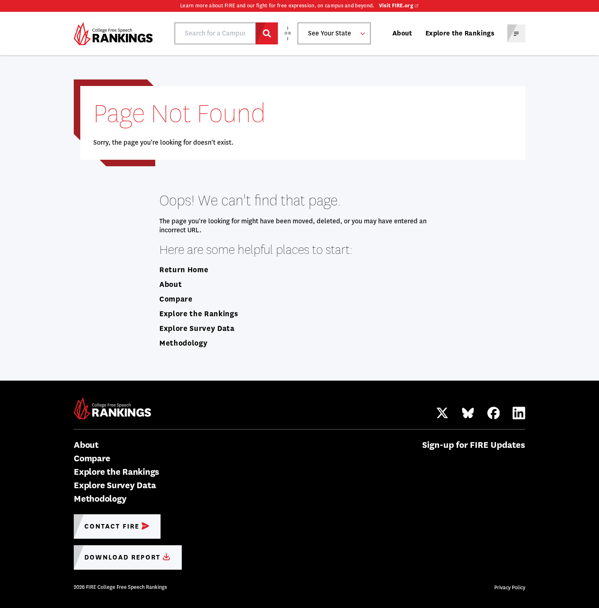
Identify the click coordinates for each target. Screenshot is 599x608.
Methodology (183, 343)
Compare (176, 299)
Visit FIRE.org (396, 5)
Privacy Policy (509, 587)
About (402, 33)
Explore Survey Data (197, 328)
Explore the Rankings (459, 33)
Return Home (183, 270)
